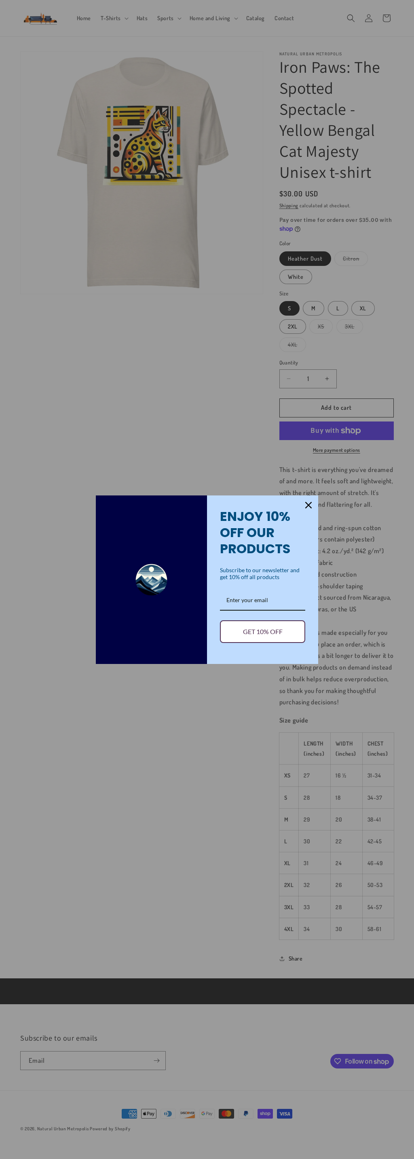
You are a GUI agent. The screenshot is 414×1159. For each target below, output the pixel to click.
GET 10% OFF (263, 631)
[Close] (308, 505)
